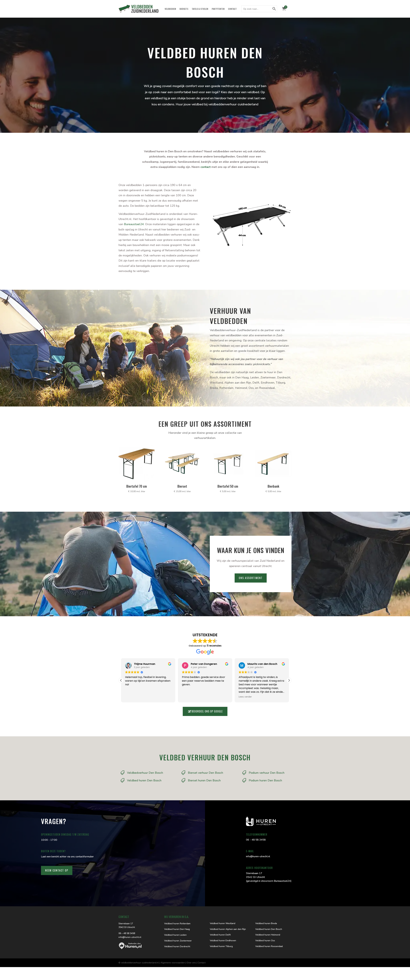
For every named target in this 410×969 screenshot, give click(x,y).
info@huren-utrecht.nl (258, 856)
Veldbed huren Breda (266, 923)
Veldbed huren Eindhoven (223, 940)
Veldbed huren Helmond (267, 934)
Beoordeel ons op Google (207, 711)
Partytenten (218, 9)
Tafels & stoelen (200, 9)
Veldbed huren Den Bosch (268, 929)
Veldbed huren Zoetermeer (178, 940)
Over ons (191, 962)
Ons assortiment (250, 578)
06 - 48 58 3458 (256, 840)
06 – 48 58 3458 (127, 933)
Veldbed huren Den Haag (177, 929)
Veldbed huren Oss (265, 940)
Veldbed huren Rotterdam (177, 923)
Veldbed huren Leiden (175, 934)
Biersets (184, 9)
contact (206, 167)
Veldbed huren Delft (220, 934)
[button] (289, 680)
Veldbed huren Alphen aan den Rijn (228, 929)
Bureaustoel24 (134, 224)
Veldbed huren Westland (222, 923)
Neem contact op (56, 870)
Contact (232, 9)
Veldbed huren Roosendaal (269, 946)
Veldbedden (170, 9)
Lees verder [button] (245, 696)
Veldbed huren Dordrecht (177, 946)
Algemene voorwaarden (172, 962)
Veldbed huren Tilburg (221, 946)
